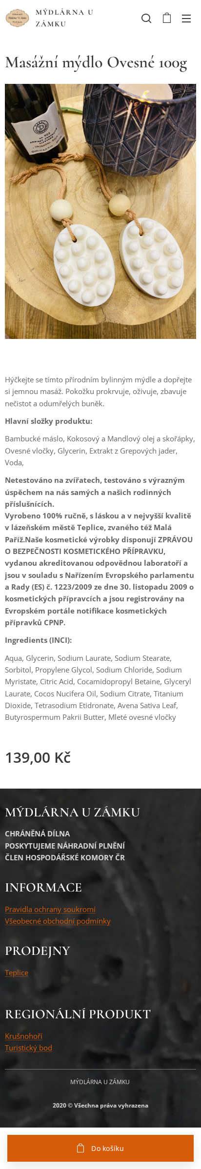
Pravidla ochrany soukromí (50, 909)
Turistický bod (28, 1047)
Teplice (16, 972)
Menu (186, 18)
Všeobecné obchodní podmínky (58, 921)
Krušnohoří (23, 1036)
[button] (146, 18)
